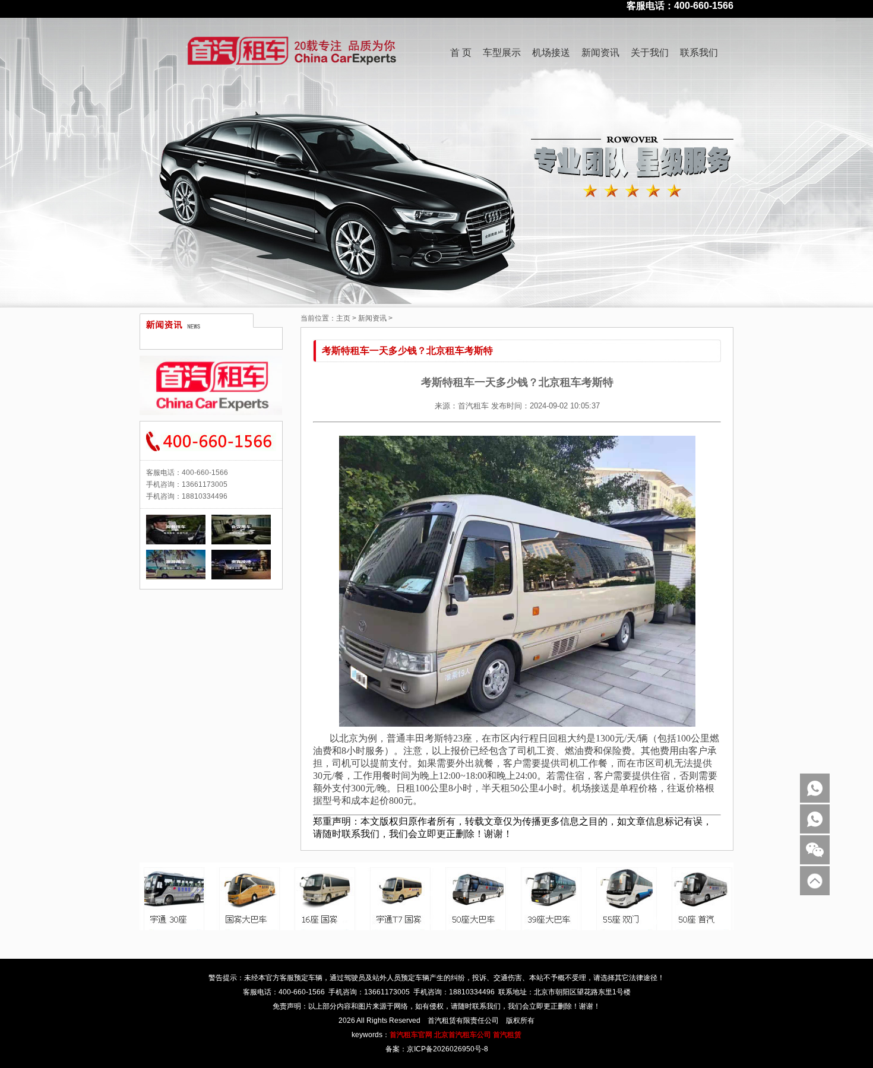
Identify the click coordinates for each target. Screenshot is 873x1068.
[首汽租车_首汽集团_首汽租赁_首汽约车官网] (163, 53)
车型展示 (502, 52)
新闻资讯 (600, 52)
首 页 (461, 52)
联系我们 (699, 52)
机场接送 (551, 52)
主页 (343, 318)
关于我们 (650, 52)
